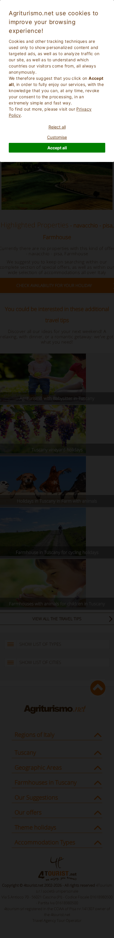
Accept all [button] (57, 147)
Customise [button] (57, 137)
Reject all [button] (57, 126)
